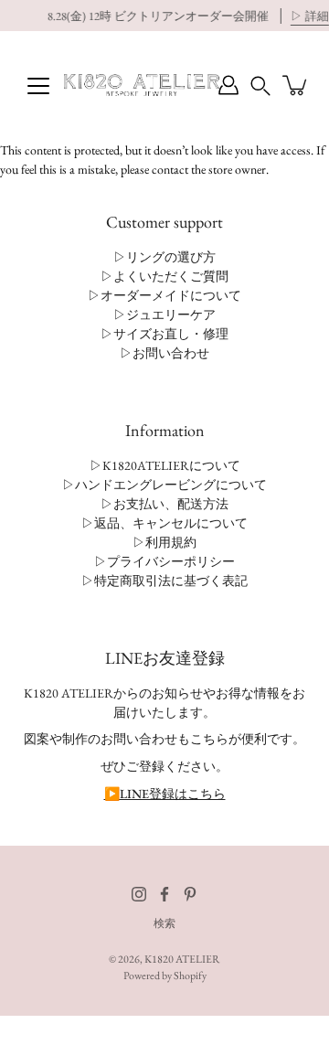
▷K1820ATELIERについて (165, 465)
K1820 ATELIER (182, 959)
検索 (164, 923)
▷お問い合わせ (164, 353)
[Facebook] (164, 894)
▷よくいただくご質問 (164, 276)
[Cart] (296, 85)
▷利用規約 (164, 542)
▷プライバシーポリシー (164, 561)
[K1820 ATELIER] (141, 85)
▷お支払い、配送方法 (164, 504)
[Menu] (38, 86)
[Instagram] (139, 894)
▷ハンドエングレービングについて (164, 484)
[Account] (228, 85)
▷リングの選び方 (164, 257)
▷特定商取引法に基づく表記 (164, 580)
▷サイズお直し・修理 (164, 333)
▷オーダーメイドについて (164, 295)
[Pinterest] (190, 894)
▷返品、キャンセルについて (164, 523)
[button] (260, 85)
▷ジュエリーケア (164, 314)
